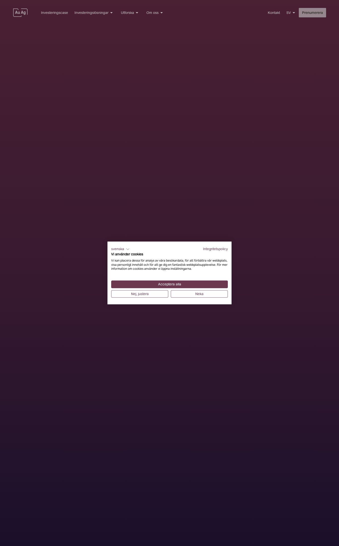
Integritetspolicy (215, 249)
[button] (120, 249)
